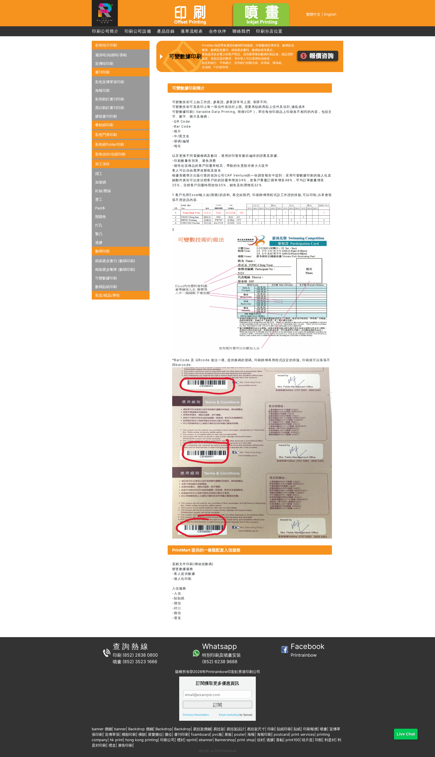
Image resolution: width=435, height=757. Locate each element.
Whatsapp (219, 646)
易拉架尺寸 (256, 729)
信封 (260, 740)
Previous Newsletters (196, 714)
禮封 (180, 740)
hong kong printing (141, 740)
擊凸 (98, 234)
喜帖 (279, 740)
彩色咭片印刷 (106, 45)
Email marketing (229, 714)
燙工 (98, 199)
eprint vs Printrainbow (218, 750)
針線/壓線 (103, 191)
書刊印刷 (102, 72)
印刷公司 (167, 740)
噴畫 (323, 729)
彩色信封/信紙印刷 (110, 154)
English (330, 14)
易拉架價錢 (202, 729)
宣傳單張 (112, 734)
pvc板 (217, 734)
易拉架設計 (236, 729)
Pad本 (100, 208)
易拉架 (218, 729)
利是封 (329, 740)
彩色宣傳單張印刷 (109, 82)
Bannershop (225, 740)
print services (302, 734)
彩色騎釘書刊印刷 (109, 99)
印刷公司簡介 (105, 31)
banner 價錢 (102, 729)
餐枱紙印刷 (104, 125)
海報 (251, 734)
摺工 (98, 173)
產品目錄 (166, 31)
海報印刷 (102, 90)
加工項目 (102, 164)
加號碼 (100, 182)
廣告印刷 (125, 745)
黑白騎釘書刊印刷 (109, 107)
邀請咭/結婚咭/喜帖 (111, 55)
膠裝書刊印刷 (106, 116)
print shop (246, 740)
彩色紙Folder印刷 (109, 144)
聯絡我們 (241, 31)
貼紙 (297, 729)
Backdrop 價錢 (140, 729)
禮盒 (112, 745)
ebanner (206, 740)
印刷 (271, 729)
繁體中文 (313, 14)
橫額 (142, 734)
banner (120, 729)
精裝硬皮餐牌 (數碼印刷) (115, 269)
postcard (281, 734)
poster (239, 734)
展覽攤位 (155, 734)
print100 (292, 740)
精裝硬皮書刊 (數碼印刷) (115, 261)
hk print (116, 740)
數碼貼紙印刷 (106, 286)
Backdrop (163, 729)
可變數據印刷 (106, 278)
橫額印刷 (129, 734)
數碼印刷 (102, 251)
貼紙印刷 (284, 729)
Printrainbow (304, 655)
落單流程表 (192, 31)
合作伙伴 (218, 31)
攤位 (168, 734)
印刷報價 (310, 729)
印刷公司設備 (138, 31)
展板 (228, 734)
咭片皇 (307, 740)
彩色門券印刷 (106, 134)
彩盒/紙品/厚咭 (107, 295)
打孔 (98, 225)
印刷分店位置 (269, 31)
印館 (318, 740)
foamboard (200, 734)
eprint (191, 740)
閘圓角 (100, 216)
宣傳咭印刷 (104, 63)
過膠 (98, 242)
